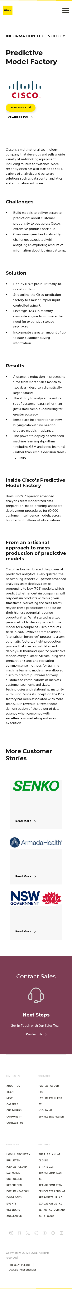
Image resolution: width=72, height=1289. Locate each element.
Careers (12, 1104)
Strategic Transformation (50, 1169)
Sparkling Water (51, 1116)
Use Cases (14, 1179)
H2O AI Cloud (49, 1086)
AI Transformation (50, 1182)
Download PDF (18, 117)
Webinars (13, 1209)
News (10, 1098)
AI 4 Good (46, 1216)
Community (14, 1116)
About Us (13, 1086)
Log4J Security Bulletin (18, 1157)
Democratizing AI (52, 1191)
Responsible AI (50, 1197)
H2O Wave (45, 1110)
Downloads (14, 1197)
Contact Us (34, 1034)
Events (12, 1203)
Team (10, 1092)
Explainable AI (50, 1203)
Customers (14, 1110)
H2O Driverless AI (50, 1101)
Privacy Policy (19, 1265)
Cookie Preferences (22, 1269)
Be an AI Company (52, 1209)
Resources (14, 1185)
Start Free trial (21, 107)
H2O (41, 1092)
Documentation (18, 1191)
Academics (14, 1216)
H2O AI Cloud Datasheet (17, 1169)
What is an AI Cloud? (50, 1157)
